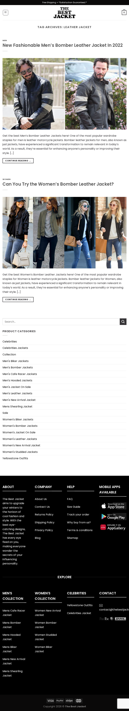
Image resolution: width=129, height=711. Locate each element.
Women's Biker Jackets (18, 419)
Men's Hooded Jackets (17, 380)
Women (7, 179)
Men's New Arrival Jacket (19, 400)
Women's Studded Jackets (20, 452)
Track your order (78, 514)
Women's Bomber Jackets (20, 426)
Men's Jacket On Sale (17, 387)
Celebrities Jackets (15, 348)
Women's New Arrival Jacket (21, 445)
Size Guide (73, 507)
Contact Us (42, 507)
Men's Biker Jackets (16, 361)
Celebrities (10, 341)
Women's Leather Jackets (20, 439)
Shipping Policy (44, 522)
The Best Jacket (75, 706)
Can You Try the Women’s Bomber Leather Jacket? (58, 184)
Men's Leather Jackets (17, 393)
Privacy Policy (44, 530)
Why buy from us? (79, 522)
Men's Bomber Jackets (18, 367)
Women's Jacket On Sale (19, 432)
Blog (37, 538)
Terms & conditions (80, 530)
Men (5, 40)
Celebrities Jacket (79, 613)
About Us (41, 499)
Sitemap (72, 538)
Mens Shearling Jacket (17, 406)
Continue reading (18, 160)
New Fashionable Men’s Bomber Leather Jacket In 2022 (63, 45)
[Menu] (5, 12)
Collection (9, 354)
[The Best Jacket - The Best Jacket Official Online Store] (64, 12)
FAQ (70, 499)
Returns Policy (44, 514)
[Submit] (123, 321)
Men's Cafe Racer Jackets (20, 374)
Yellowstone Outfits (15, 458)
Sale (5, 413)
